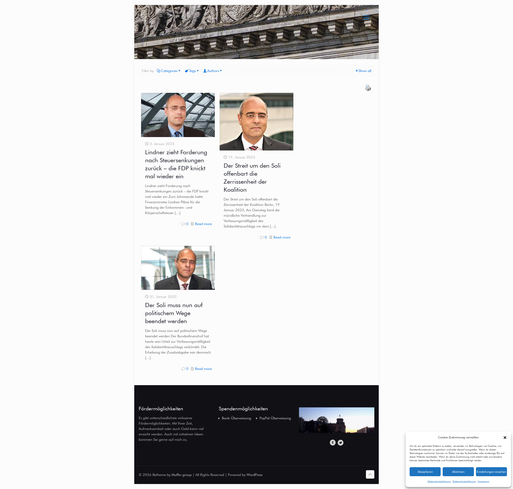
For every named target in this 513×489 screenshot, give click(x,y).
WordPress (254, 475)
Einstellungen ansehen (491, 472)
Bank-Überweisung (236, 418)
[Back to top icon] (370, 474)
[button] (505, 438)
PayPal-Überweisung (275, 418)
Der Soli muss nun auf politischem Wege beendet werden (174, 313)
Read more (203, 224)
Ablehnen (458, 472)
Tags (192, 71)
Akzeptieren (425, 472)
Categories (169, 71)
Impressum (483, 481)
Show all (364, 71)
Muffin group (182, 475)
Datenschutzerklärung (439, 481)
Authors (213, 71)
